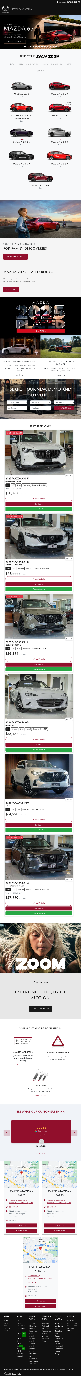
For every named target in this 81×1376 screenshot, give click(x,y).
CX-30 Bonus (72, 1326)
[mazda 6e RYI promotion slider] (27, 46)
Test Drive (33, 1364)
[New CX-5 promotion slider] (25, 46)
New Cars (32, 1326)
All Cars (32, 1323)
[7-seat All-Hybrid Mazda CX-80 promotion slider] (47, 46)
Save (67, 475)
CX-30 (19, 1323)
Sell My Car (33, 1361)
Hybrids (7, 1328)
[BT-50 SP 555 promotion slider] (33, 46)
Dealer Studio (16, 1374)
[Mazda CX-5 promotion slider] (45, 46)
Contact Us (22, 1225)
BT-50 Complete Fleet (58, 1331)
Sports (6, 1331)
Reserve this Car (39, 509)
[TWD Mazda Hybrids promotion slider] (39, 46)
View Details (39, 498)
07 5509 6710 (14, 1207)
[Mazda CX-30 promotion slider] (50, 46)
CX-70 (19, 1338)
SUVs (6, 1321)
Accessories (46, 1331)
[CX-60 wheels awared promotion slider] (42, 46)
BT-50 (19, 1348)
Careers (57, 1336)
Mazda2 (20, 1353)
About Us (58, 1323)
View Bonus (11, 289)
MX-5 (19, 1351)
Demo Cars (33, 1329)
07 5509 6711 (33, 1282)
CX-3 (18, 1321)
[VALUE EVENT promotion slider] (30, 46)
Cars (5, 1326)
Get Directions (21, 1231)
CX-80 (19, 1341)
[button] (76, 9)
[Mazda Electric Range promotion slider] (56, 46)
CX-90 (19, 1343)
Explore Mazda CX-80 (15, 257)
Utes (5, 1323)
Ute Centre (59, 1326)
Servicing (45, 1323)
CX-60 (19, 1336)
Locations (62, 2)
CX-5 (18, 1331)
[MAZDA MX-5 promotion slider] (53, 46)
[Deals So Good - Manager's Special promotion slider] (36, 46)
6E (18, 1346)
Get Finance (38, 504)
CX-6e (19, 1333)
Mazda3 (20, 1356)
